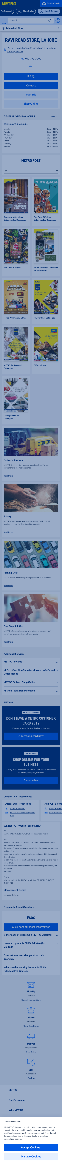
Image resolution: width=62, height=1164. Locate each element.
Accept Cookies (31, 1147)
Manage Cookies (31, 1156)
